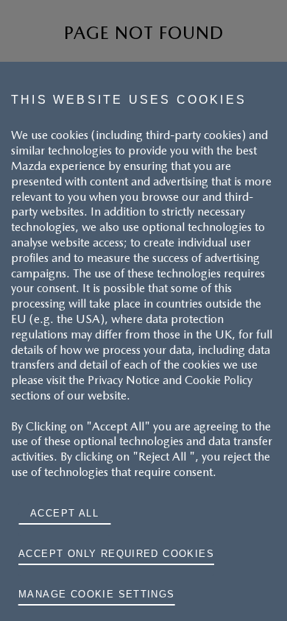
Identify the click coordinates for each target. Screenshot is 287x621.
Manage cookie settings (96, 594)
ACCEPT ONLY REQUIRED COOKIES (116, 553)
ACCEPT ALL (64, 513)
